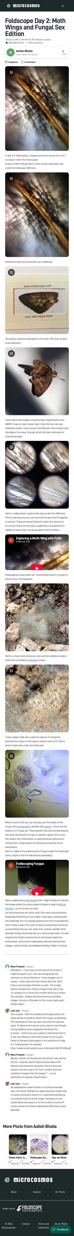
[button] (18, 1149)
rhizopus (33, 660)
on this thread (30, 900)
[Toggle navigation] (63, 5)
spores (47, 826)
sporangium (24, 826)
